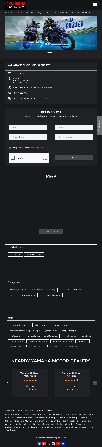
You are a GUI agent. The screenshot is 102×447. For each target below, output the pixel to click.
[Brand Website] (63, 444)
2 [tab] (52, 52)
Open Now (43, 98)
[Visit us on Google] (44, 444)
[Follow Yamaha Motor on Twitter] (49, 444)
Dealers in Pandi (23, 424)
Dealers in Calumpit (44, 418)
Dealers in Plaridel (64, 424)
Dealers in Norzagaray (69, 421)
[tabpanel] (51, 33)
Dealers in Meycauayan (45, 421)
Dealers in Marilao (23, 421)
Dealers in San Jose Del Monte (79, 427)
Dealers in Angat (13, 414)
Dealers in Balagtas (33, 414)
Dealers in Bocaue (73, 414)
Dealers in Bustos (24, 418)
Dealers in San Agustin (51, 427)
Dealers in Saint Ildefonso (26, 427)
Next (95, 383)
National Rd (15, 254)
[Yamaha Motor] (15, 5)
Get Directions (51, 231)
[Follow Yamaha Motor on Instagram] (53, 444)
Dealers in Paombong (43, 424)
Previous (7, 383)
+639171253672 (20, 93)
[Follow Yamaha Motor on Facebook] (39, 444)
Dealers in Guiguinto (65, 418)
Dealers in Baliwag (53, 414)
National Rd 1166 (34, 254)
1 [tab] (47, 52)
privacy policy (37, 148)
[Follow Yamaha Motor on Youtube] (58, 444)
